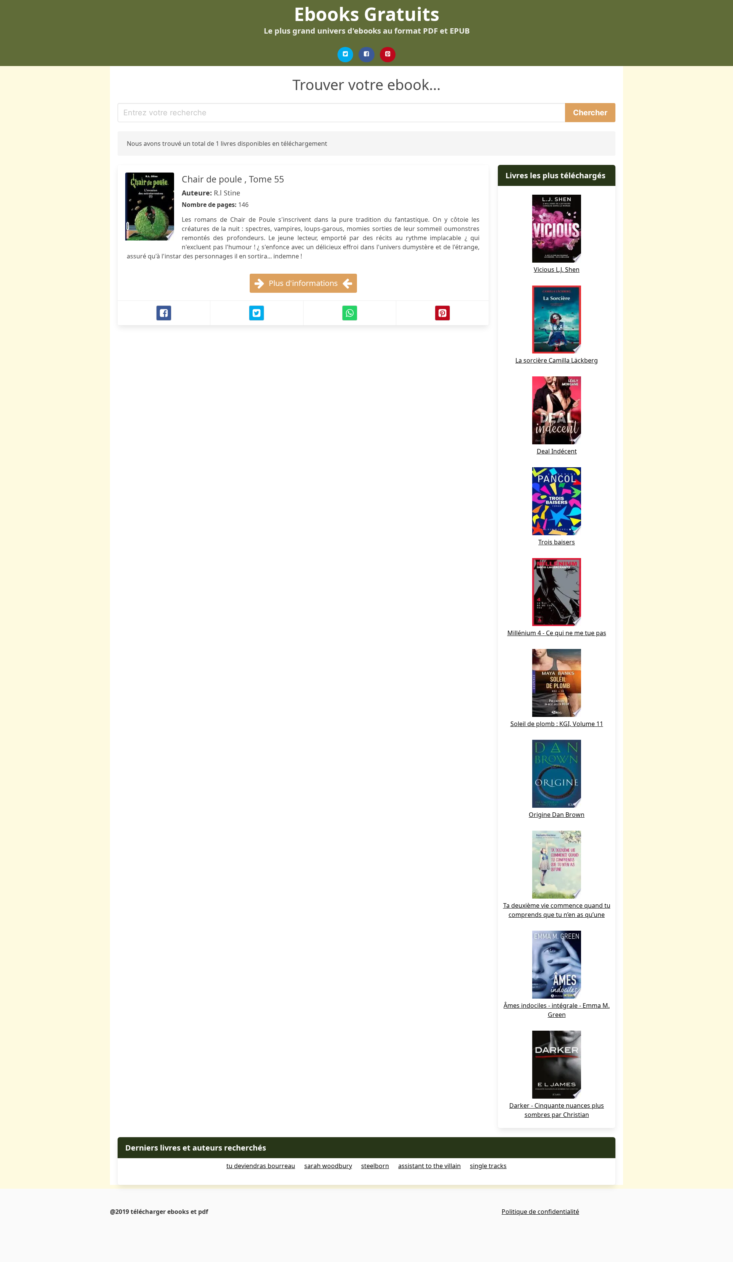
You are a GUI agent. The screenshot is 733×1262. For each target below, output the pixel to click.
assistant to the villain (429, 1166)
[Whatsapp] (349, 313)
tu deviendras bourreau (260, 1166)
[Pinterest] (388, 54)
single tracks (488, 1166)
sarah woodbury (328, 1166)
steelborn (375, 1166)
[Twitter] (345, 54)
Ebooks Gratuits (366, 14)
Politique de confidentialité (540, 1211)
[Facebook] (366, 54)
